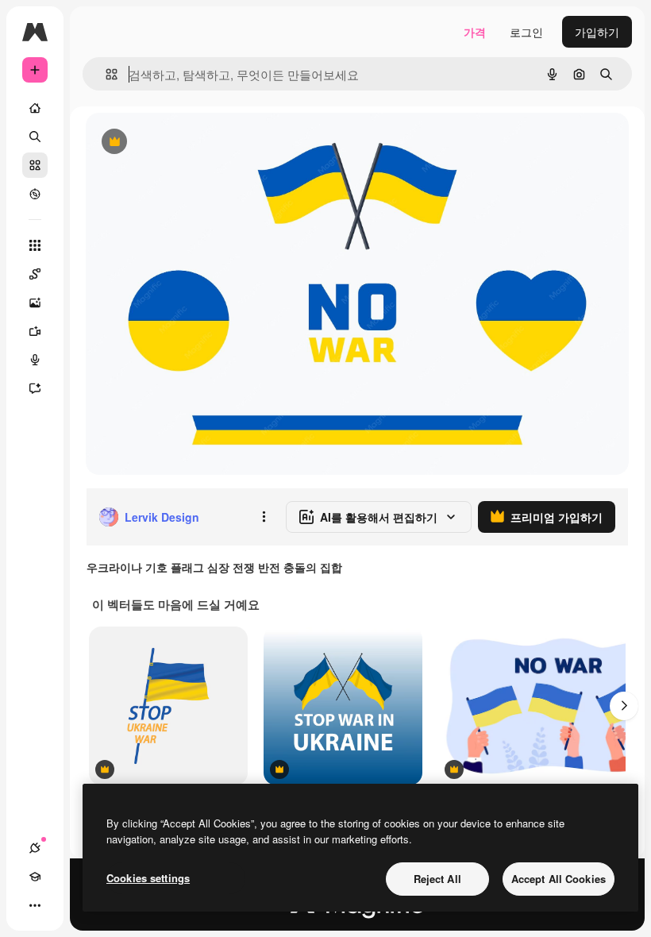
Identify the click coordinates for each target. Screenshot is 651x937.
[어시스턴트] (35, 388)
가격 (475, 32)
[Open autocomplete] (105, 74)
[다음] (624, 706)
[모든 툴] (35, 245)
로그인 (526, 32)
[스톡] (35, 165)
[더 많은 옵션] (263, 517)
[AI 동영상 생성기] (35, 331)
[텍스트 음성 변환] (35, 359)
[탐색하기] (35, 193)
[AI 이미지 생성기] (35, 302)
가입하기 (597, 32)
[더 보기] (35, 905)
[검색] (35, 136)
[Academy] (35, 876)
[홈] (35, 108)
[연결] (35, 848)
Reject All (437, 878)
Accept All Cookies (558, 878)
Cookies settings (148, 877)
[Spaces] (35, 274)
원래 (177, 142)
